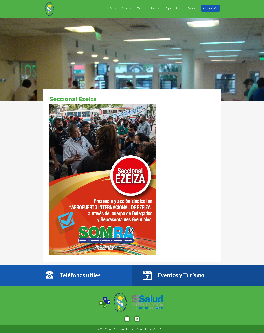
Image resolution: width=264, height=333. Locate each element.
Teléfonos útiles (80, 275)
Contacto (192, 8)
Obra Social (127, 8)
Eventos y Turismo (180, 275)
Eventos (156, 8)
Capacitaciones (174, 8)
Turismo (141, 8)
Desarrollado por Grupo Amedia (152, 329)
